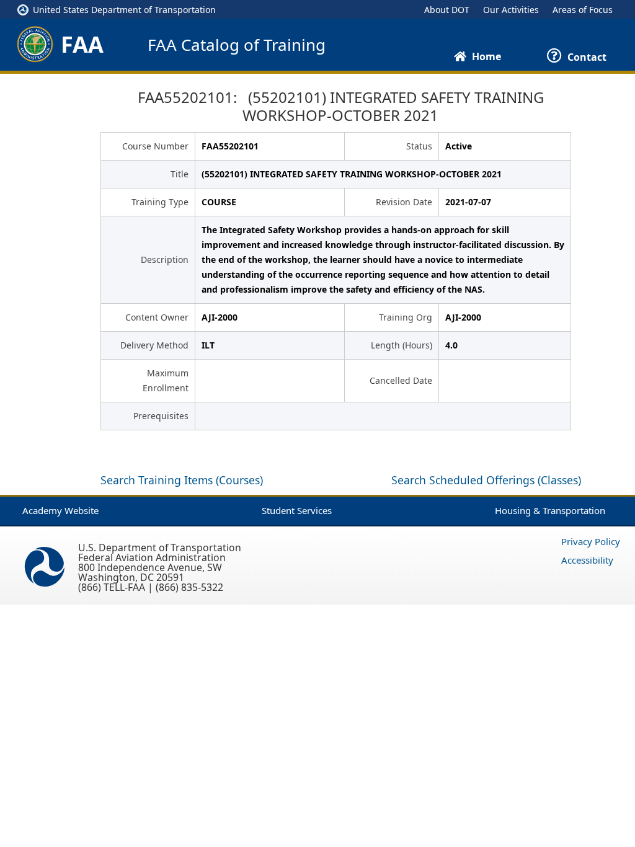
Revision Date (404, 202)
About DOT (446, 10)
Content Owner (157, 317)
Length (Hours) (401, 345)
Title (180, 174)
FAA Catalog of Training (237, 44)
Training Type (160, 202)
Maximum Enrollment (166, 380)
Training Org (405, 317)
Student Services (297, 510)
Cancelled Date (401, 380)
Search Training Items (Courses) (181, 479)
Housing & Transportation (550, 510)
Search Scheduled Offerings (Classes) (486, 479)
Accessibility (587, 560)
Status (419, 146)
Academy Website (60, 510)
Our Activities (511, 10)
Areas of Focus (583, 10)
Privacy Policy (590, 541)
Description (165, 259)
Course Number (155, 146)
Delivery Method (154, 345)
